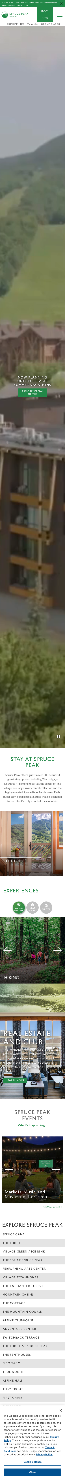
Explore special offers (32, 393)
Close (32, 1472)
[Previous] (8, 950)
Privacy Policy (44, 1454)
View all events (52, 1207)
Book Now (44, 14)
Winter (46, 909)
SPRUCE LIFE (16, 24)
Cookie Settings (32, 1461)
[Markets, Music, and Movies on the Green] (32, 1169)
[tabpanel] (32, 386)
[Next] (57, 950)
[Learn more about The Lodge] (31, 843)
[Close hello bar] (61, 3)
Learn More (14, 1080)
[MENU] (59, 14)
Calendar (33, 24)
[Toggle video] (59, 736)
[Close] (61, 1410)
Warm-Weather (19, 909)
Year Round (32, 909)
